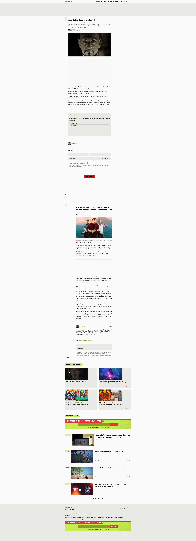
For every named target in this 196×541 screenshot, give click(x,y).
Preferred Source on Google (88, 165)
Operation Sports (68, 519)
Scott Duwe (80, 214)
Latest (120, 1)
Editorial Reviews (74, 123)
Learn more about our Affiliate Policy (84, 163)
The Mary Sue (75, 519)
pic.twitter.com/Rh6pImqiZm (89, 255)
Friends (72, 127)
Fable (72, 150)
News (105, 1)
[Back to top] (65, 194)
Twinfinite (74, 517)
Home (69, 17)
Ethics (70, 513)
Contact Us (75, 513)
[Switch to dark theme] (128, 1)
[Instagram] (110, 326)
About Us (67, 513)
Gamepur (79, 517)
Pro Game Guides (68, 517)
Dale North (72, 29)
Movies (73, 17)
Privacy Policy (107, 427)
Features (115, 1)
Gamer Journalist (114, 517)
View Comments (89, 176)
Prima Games (93, 517)
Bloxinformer (93, 519)
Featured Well (81, 340)
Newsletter (99, 1)
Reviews (110, 1)
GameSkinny (120, 517)
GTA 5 (91, 340)
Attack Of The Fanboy (86, 517)
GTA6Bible (98, 519)
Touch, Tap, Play (82, 519)
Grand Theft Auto (86, 340)
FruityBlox (88, 519)
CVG (74, 102)
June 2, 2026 (88, 257)
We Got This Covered (105, 517)
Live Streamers (74, 125)
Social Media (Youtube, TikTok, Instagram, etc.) (80, 129)
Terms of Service (100, 427)
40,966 (99, 498)
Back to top (67, 357)
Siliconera (99, 517)
